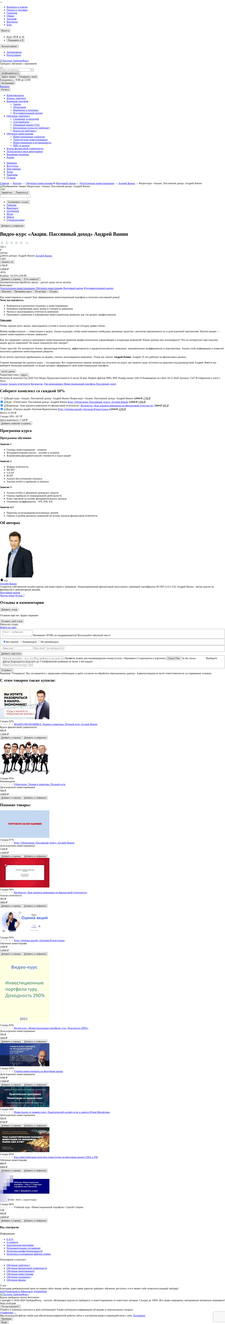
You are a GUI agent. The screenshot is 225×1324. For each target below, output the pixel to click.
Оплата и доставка (17, 10)
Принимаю (6, 1319)
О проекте (12, 1242)
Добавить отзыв (9, 609)
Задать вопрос (8, 77)
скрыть (24, 375)
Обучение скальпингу (19, 1277)
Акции (4, 384)
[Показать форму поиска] (1, 67)
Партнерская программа (20, 1245)
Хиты (10, 171)
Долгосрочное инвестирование (96, 183)
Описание (6, 291)
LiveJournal (13, 211)
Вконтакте (12, 208)
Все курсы (12, 165)
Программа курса (23, 291)
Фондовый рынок (66, 183)
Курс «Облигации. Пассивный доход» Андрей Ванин (98, 402)
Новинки (12, 163)
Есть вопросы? (31, 279)
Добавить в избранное (12, 226)
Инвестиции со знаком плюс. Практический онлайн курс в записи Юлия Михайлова (62, 1112)
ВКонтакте (27, 1291)
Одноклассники (16, 220)
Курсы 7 (20, 595)
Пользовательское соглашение (24, 1248)
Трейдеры (12, 174)
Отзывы (11, 177)
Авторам (11, 18)
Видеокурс (37, 384)
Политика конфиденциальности (25, 1251)
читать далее (8, 371)
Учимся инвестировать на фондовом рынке (38, 1071)
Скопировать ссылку (18, 202)
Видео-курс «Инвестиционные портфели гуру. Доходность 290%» (51, 1028)
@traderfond (40, 1291)
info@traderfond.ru (10, 73)
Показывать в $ (15, 40)
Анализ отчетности (19, 384)
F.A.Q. (10, 1239)
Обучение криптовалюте (20, 1271)
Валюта (5, 30)
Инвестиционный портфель (79, 384)
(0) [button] (27, 243)
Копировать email (28, 77)
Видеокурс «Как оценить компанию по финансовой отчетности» (118, 405)
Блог (9, 24)
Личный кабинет (9, 46)
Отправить (6, 670)
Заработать (7, 192)
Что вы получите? (10, 1306)
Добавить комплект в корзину (16, 423)
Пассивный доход (106, 384)
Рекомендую (30, 641)
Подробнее (139, 1315)
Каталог (5, 89)
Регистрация (14, 55)
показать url (7, 262)
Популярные (14, 168)
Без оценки (12, 641)
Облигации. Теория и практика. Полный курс (40, 784)
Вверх (4, 1322)
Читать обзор (7, 595)
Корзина (4, 86)
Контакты (12, 21)
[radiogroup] (15, 243)
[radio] (7, 242)
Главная (4, 183)
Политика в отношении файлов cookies (29, 1254)
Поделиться (22, 192)
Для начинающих (53, 384)
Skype (10, 214)
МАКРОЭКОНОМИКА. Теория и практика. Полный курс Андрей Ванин (56, 724)
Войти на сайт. (8, 627)
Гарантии (12, 12)
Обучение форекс (16, 1280)
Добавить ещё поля (11, 653)
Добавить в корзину (11, 279)
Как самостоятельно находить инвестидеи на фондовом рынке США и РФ (56, 1157)
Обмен (10, 15)
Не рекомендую (49, 641)
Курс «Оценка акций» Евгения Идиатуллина (83, 409)
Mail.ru (10, 217)
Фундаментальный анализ (98, 288)
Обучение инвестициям (39, 183)
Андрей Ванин (126, 183)
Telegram (11, 205)
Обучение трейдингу (18, 1265)
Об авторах (40, 291)
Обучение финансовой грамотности (27, 1268)
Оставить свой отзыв (11, 621)
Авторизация (14, 52)
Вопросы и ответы (17, 7)
